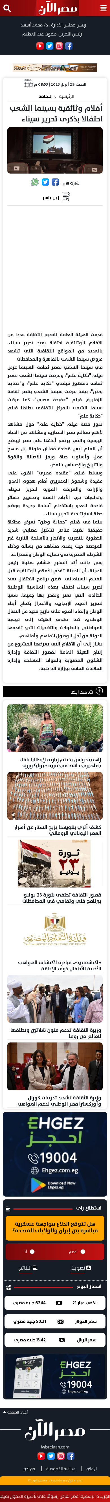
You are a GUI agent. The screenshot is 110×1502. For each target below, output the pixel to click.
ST (29, 1480)
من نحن (29, 1468)
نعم (73, 1251)
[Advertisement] (55, 269)
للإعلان (91, 1468)
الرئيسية (66, 96)
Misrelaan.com (55, 1447)
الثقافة (45, 96)
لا (25, 1251)
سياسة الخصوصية (60, 1468)
